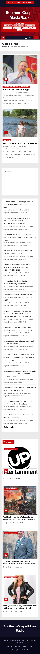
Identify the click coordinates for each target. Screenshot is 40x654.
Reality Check (6, 140)
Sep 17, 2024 (9, 611)
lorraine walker (7, 28)
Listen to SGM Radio (29, 646)
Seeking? (15, 650)
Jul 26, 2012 (9, 146)
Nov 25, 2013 (9, 93)
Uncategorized (25, 86)
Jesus (19, 30)
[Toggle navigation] (26, 37)
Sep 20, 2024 (9, 523)
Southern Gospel (19, 25)
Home (4, 47)
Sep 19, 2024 (9, 567)
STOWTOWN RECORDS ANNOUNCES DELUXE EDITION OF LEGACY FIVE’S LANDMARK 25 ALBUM (17, 267)
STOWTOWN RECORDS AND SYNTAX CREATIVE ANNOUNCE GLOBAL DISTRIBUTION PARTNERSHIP (17, 221)
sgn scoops (16, 28)
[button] (30, 37)
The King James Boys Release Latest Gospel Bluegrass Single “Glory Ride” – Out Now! (19, 519)
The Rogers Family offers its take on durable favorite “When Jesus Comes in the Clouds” (19, 237)
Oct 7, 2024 (9, 478)
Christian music (30, 25)
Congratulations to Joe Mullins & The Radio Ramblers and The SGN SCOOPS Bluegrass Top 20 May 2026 (19, 374)
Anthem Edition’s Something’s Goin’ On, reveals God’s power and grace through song (18, 204)
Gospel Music (8, 25)
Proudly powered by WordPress (14, 640)
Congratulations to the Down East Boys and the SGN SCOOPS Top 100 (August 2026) (18, 297)
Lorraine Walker (21, 146)
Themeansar (20, 642)
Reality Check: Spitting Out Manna (20, 143)
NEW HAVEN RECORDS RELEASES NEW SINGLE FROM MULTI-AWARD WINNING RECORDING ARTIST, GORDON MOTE (17, 314)
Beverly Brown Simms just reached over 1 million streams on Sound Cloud (20, 607)
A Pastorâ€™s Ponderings (16, 89)
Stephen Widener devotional (11, 86)
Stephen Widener (22, 93)
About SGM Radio (15, 646)
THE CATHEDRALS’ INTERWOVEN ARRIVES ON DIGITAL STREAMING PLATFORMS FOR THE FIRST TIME (18, 357)
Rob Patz (19, 478)
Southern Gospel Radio (29, 28)
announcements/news (11, 449)
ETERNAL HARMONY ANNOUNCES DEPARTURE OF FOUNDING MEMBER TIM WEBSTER (19, 563)
